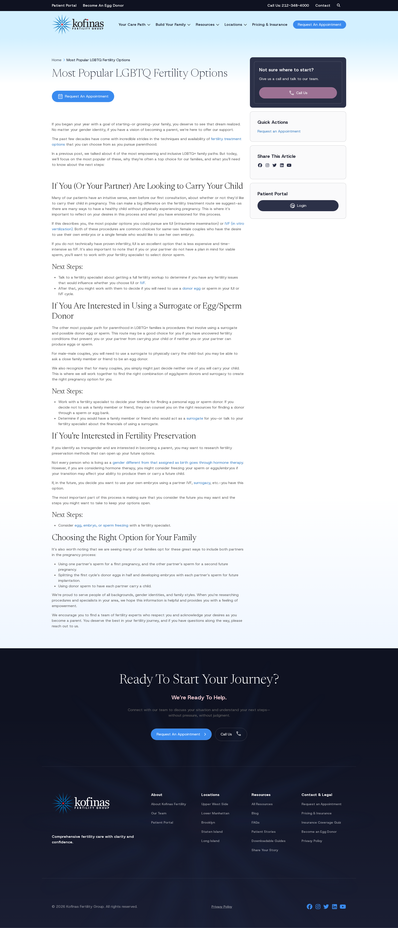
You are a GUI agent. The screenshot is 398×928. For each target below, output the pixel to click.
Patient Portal (64, 5)
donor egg (191, 288)
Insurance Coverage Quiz (321, 822)
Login (301, 205)
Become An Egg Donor (103, 5)
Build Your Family (171, 24)
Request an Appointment (279, 131)
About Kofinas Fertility (168, 804)
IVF (142, 282)
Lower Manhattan (215, 813)
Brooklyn (208, 822)
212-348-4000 (295, 5)
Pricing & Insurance (269, 24)
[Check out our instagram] (267, 165)
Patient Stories (264, 832)
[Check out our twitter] (274, 165)
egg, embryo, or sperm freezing (101, 525)
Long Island (210, 841)
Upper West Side (214, 804)
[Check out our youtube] (289, 165)
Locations (233, 24)
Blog (255, 813)
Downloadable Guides (269, 841)
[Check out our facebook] (260, 165)
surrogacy (202, 482)
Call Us (301, 92)
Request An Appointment (319, 24)
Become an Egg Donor (319, 832)
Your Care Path (132, 24)
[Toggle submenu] (148, 24)
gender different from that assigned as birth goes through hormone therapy (178, 462)
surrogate (195, 418)
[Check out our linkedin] (282, 165)
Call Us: (274, 5)
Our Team (158, 813)
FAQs (256, 822)
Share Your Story (265, 850)
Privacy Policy (311, 841)
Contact (322, 5)
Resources (205, 24)
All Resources (262, 804)
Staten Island (211, 832)
